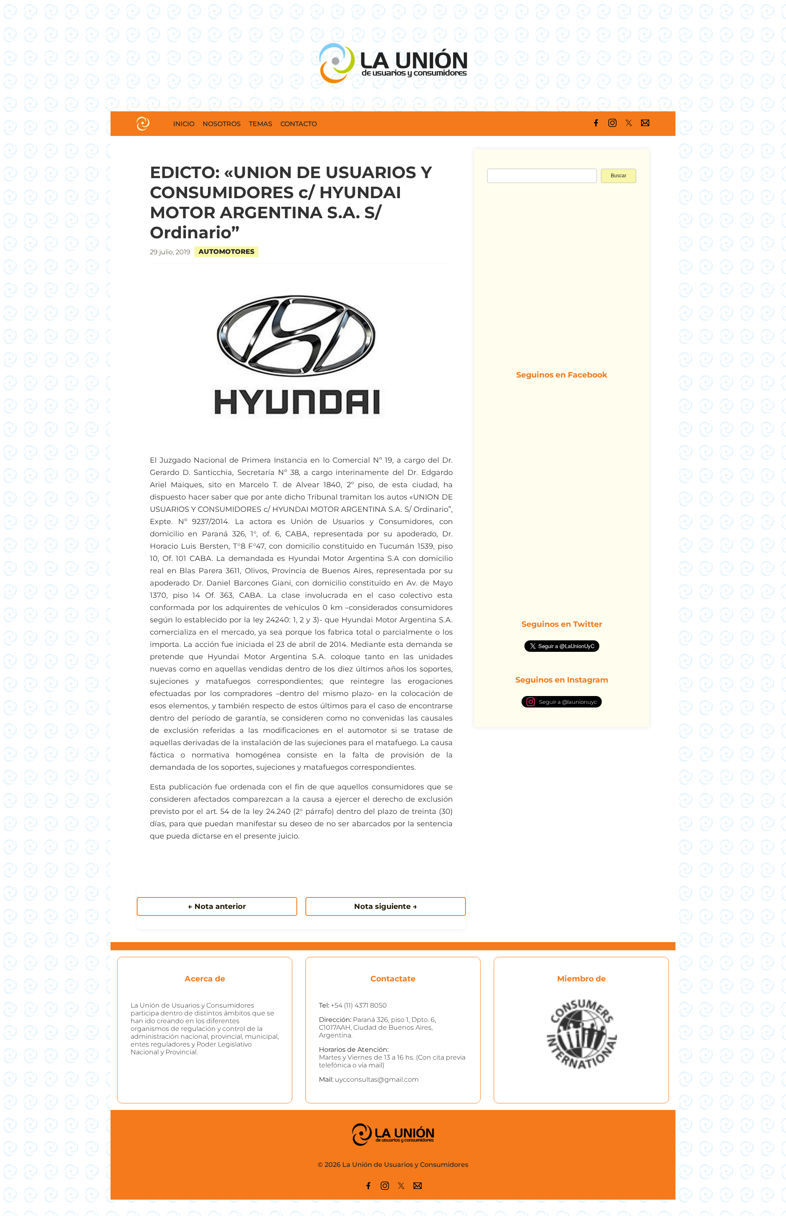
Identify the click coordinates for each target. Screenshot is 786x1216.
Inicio (183, 124)
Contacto (298, 124)
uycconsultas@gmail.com (377, 1079)
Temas (260, 124)
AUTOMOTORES (226, 251)
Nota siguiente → (385, 906)
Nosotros (222, 124)
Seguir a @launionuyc (568, 701)
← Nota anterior (217, 906)
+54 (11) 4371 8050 (359, 1005)
